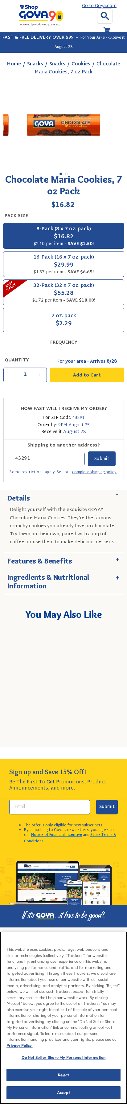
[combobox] (62, 716)
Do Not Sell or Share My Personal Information (64, 1057)
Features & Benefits (63, 559)
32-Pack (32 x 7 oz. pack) (49, 292)
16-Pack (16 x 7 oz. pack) (63, 264)
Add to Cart (71, 734)
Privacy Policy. (19, 1045)
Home (14, 64)
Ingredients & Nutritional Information (63, 580)
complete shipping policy (94, 472)
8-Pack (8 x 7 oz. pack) (64, 236)
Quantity (17, 360)
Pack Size (16, 216)
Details (63, 496)
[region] (63, 1018)
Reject (63, 1074)
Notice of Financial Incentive (56, 835)
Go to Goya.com (99, 6)
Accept (63, 1092)
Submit (107, 807)
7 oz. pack (63, 320)
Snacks (35, 64)
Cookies (81, 64)
